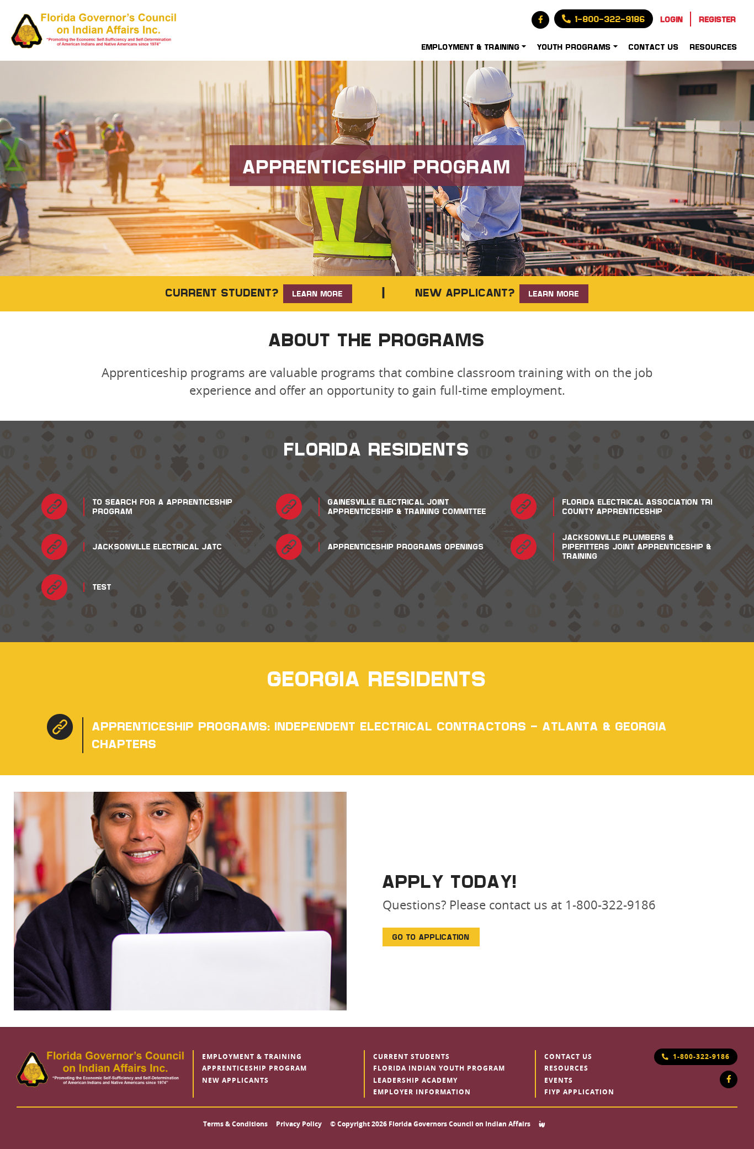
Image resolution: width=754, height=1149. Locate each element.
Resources (713, 46)
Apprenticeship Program (254, 1068)
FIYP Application (579, 1092)
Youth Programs (574, 46)
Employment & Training (471, 46)
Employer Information (422, 1092)
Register (717, 19)
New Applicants (235, 1080)
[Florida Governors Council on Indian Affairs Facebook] (540, 20)
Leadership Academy (415, 1080)
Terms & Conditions (235, 1124)
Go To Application (431, 936)
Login (672, 19)
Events (558, 1080)
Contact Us (654, 46)
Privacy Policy (299, 1124)
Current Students (411, 1056)
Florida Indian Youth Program (439, 1068)
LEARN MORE (318, 293)
